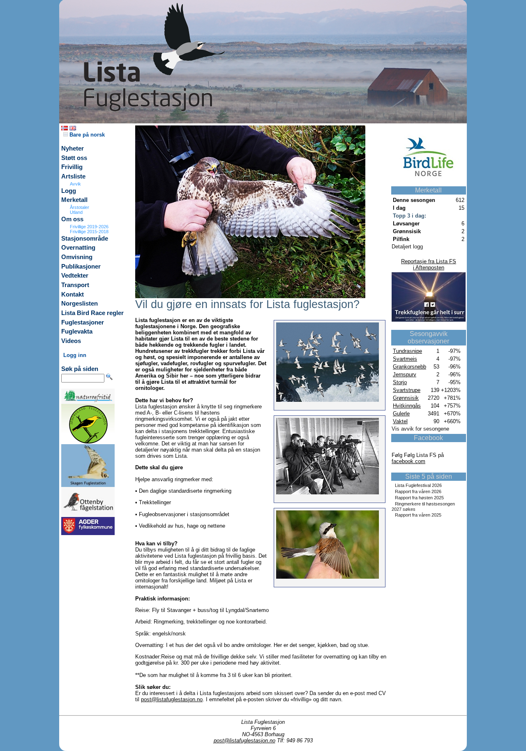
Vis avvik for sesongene (420, 429)
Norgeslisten (79, 303)
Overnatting (78, 247)
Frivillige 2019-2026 (89, 226)
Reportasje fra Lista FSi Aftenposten (428, 264)
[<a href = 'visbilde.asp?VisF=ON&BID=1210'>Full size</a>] (250, 296)
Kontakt (72, 294)
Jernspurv (404, 374)
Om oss (72, 219)
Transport (75, 285)
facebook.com (408, 461)
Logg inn (74, 355)
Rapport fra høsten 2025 (419, 497)
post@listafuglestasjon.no (172, 699)
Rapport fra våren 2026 (418, 491)
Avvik (75, 183)
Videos (71, 341)
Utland (76, 212)
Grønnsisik (406, 398)
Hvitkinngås (407, 406)
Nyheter (72, 148)
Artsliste (73, 176)
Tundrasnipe (407, 351)
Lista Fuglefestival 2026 (418, 485)
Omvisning (76, 257)
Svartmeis (405, 359)
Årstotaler (79, 207)
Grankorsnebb (409, 367)
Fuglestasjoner (82, 322)
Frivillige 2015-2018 (89, 231)
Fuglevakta (76, 331)
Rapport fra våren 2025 (418, 514)
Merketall (74, 200)
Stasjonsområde (84, 238)
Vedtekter (74, 275)
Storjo (400, 382)
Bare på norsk (86, 135)
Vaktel (400, 421)
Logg (68, 191)
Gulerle (401, 413)
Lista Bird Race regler (92, 313)
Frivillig (72, 167)
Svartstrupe (406, 390)
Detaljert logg (407, 246)
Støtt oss (74, 158)
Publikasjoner (81, 266)
